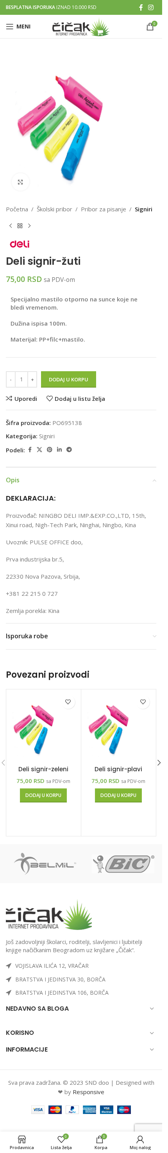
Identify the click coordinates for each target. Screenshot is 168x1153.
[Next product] (29, 226)
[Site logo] (81, 26)
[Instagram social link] (151, 7)
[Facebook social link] (141, 7)
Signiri (143, 209)
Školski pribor (54, 209)
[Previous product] (10, 226)
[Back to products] (20, 226)
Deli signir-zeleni (43, 769)
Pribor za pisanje (103, 209)
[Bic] (123, 863)
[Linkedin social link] (59, 450)
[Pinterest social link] (50, 450)
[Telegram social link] (69, 450)
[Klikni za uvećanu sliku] (20, 182)
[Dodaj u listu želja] (68, 702)
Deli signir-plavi (118, 769)
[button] (43, 795)
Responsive (88, 1092)
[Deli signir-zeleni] (43, 726)
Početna (17, 209)
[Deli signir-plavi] (118, 726)
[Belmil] (45, 863)
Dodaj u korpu (68, 379)
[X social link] (39, 450)
